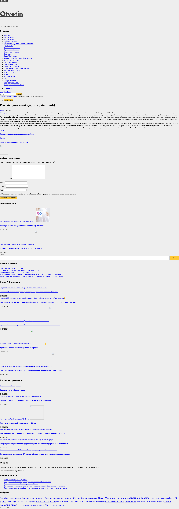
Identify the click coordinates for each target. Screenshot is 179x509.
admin (2, 111)
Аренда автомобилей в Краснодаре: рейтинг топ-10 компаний (24, 270)
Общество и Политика (12, 66)
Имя (2, 182)
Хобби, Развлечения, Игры (14, 85)
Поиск (2, 255)
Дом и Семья (8, 46)
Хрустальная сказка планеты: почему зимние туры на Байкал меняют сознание (30, 274)
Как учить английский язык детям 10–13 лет (17, 272)
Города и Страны (10, 42)
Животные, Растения (12, 48)
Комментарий (6, 179)
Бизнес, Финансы (10, 38)
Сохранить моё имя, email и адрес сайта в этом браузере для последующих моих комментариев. (39, 194)
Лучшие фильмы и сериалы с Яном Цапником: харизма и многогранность (24, 321)
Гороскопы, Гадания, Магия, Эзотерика (18, 44)
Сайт (2, 190)
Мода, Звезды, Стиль (11, 60)
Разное (6, 75)
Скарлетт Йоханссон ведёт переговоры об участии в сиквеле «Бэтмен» (23, 288)
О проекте (8, 88)
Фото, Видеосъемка (11, 83)
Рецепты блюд (9, 77)
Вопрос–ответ (9, 40)
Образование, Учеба (11, 64)
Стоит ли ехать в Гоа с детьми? (11, 268)
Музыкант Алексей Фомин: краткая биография (15, 344)
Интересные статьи (11, 52)
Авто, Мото (8, 35)
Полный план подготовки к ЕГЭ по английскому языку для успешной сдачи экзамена (28, 450)
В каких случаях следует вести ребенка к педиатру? (17, 244)
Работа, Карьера (10, 72)
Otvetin (11, 14)
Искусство (7, 54)
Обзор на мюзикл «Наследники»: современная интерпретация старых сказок (26, 366)
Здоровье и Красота (11, 50)
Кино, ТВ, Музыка (10, 56)
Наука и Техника (10, 62)
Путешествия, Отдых (12, 70)
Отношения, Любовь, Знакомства (16, 68)
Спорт (6, 79)
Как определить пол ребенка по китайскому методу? (17, 221)
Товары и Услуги (10, 81)
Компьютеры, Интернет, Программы (18, 58)
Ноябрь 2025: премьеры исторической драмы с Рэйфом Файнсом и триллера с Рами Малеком (32, 298)
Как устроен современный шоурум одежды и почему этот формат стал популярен (31, 276)
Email (2, 186)
